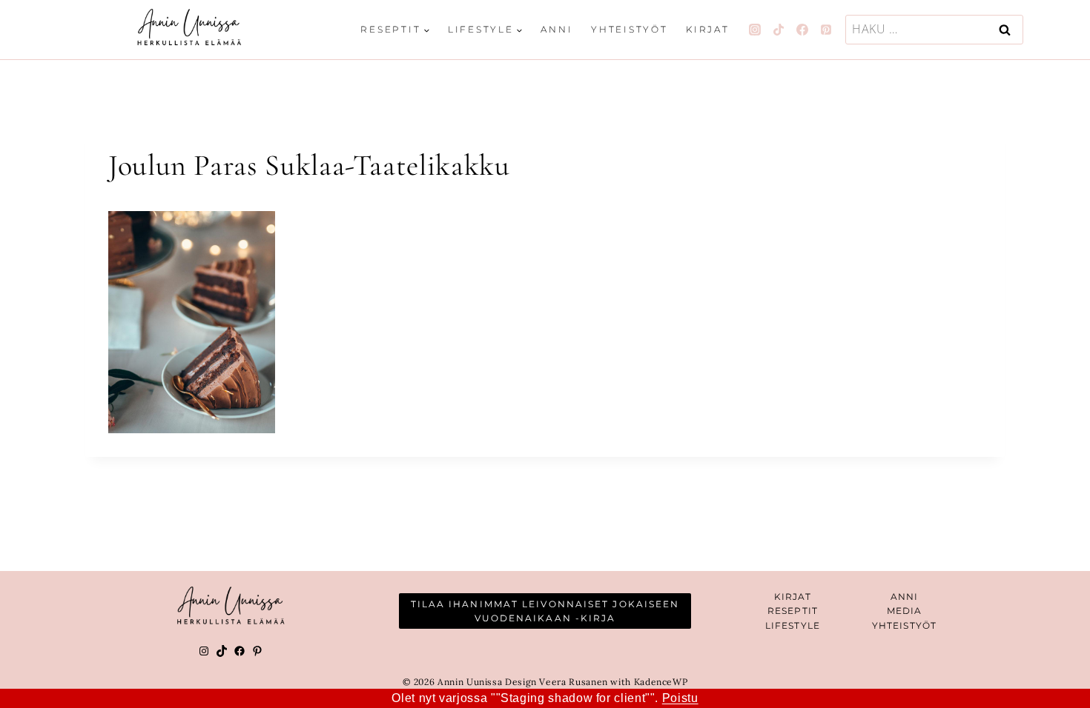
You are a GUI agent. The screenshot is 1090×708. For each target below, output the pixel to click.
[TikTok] (778, 29)
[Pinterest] (826, 29)
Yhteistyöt (629, 29)
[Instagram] (755, 29)
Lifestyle (792, 625)
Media (904, 610)
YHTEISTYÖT (904, 625)
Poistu (680, 698)
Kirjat (708, 29)
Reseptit (792, 610)
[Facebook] (802, 29)
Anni (556, 29)
